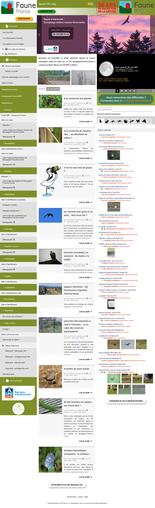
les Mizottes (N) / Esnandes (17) (109, 232)
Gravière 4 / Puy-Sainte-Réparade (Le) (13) (113, 186)
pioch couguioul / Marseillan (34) (110, 352)
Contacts (80, 496)
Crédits (86, 496)
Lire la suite (84, 121)
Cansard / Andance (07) (107, 135)
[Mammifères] (107, 121)
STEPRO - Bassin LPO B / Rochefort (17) (113, 244)
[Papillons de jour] (138, 121)
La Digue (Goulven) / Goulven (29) (110, 278)
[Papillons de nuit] (144, 121)
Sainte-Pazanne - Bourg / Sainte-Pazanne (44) (114, 370)
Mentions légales (72, 496)
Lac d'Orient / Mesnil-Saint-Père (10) (111, 146)
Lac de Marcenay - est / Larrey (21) (111, 261)
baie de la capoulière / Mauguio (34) (111, 324)
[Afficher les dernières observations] (108, 114)
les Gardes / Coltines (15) (107, 226)
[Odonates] (132, 121)
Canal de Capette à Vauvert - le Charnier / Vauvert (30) (117, 290)
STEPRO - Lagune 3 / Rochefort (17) (111, 238)
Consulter (46, 11)
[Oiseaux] (101, 121)
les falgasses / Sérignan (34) (108, 336)
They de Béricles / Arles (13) (108, 221)
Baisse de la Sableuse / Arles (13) (110, 169)
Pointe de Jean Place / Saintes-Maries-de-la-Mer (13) (117, 198)
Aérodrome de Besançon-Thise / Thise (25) (113, 267)
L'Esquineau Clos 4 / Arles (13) (109, 192)
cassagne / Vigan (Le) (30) (108, 296)
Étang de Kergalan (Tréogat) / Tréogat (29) (113, 272)
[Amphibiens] (125, 121)
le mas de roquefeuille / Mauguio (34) (111, 330)
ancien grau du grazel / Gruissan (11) (111, 163)
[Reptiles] (119, 121)
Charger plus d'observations (126, 401)
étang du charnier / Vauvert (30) (109, 312)
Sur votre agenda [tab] (53, 89)
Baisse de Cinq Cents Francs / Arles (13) (113, 175)
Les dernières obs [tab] (105, 110)
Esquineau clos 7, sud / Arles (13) (110, 181)
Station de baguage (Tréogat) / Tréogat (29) (113, 284)
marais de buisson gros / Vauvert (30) (111, 318)
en (91, 3)
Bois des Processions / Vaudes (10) (111, 141)
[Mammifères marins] (113, 121)
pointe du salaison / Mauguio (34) (110, 358)
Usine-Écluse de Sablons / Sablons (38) (112, 364)
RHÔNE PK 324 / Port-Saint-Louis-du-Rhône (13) (115, 215)
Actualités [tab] (42, 89)
